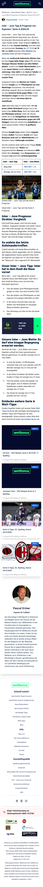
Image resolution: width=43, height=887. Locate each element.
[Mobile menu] (4, 4)
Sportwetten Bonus (29, 419)
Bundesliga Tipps (21, 713)
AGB (21, 792)
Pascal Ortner (11, 19)
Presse (21, 754)
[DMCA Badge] (13, 821)
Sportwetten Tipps (18, 12)
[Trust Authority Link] (29, 827)
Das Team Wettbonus (21, 738)
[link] (23, 326)
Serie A (29, 12)
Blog (21, 725)
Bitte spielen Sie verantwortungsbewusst (21, 772)
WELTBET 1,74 (30, 166)
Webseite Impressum (21, 746)
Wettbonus (6, 12)
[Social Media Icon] (17, 801)
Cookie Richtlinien (21, 788)
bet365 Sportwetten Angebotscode (21, 700)
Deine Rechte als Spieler (21, 776)
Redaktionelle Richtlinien (21, 764)
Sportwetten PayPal (21, 708)
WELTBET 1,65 (30, 172)
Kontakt (21, 750)
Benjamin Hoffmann (20, 460)
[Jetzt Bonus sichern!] (37, 326)
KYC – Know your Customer (21, 780)
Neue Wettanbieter (21, 704)
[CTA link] (7, 326)
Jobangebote (21, 742)
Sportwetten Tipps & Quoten (21, 696)
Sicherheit (21, 768)
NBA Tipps (21, 721)
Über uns (21, 734)
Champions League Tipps (21, 717)
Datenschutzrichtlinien (21, 784)
